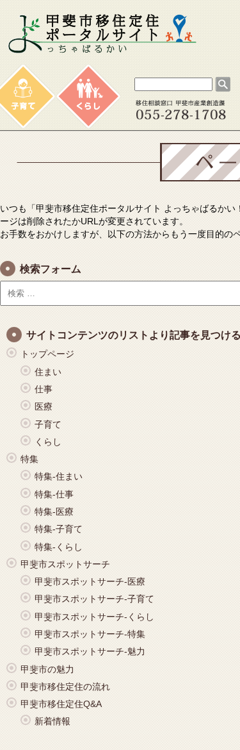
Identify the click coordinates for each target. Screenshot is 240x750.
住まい (48, 372)
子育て (48, 424)
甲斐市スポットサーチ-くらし (94, 617)
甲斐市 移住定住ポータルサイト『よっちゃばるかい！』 (102, 34)
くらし (48, 442)
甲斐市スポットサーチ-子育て (94, 599)
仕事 (43, 389)
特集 (29, 459)
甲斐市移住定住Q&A (61, 704)
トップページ (47, 354)
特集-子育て (59, 529)
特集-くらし (59, 547)
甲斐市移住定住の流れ (65, 686)
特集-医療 (54, 511)
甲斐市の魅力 (47, 669)
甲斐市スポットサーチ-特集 (90, 634)
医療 (43, 406)
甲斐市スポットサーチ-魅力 (90, 651)
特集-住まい (59, 476)
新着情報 (52, 721)
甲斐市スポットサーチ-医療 (90, 581)
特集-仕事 (54, 494)
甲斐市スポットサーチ (65, 564)
